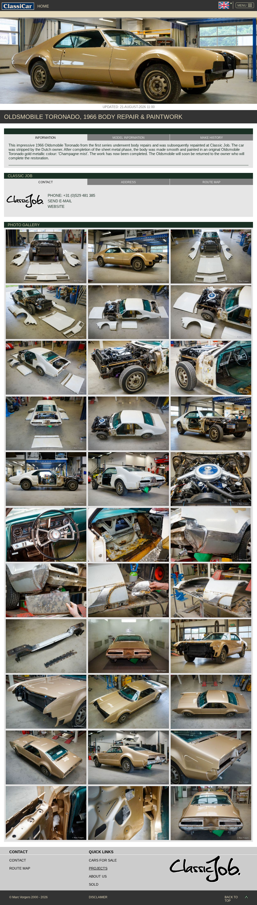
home (43, 6)
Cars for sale (103, 860)
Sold (93, 884)
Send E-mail (60, 201)
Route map (19, 868)
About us (98, 876)
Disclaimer (98, 897)
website (56, 206)
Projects (98, 868)
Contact (17, 860)
